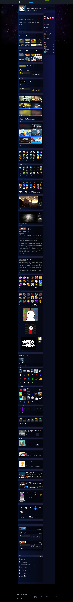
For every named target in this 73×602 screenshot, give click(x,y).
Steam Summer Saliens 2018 (31, 492)
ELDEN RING (29, 81)
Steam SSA (35, 596)
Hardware (42, 597)
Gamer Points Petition (49, 33)
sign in (50, 0)
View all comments (21, 556)
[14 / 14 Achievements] (25, 128)
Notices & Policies (48, 597)
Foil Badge (23, 535)
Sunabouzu (30, 487)
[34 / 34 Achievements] (36, 135)
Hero (22, 72)
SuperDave (30, 463)
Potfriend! (22, 88)
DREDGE (28, 228)
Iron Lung (29, 259)
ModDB (46, 36)
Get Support (54, 597)
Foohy (37, 487)
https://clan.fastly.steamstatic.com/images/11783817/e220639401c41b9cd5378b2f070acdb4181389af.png (38, 483)
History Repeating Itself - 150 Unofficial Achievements (33, 462)
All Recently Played (35, 550)
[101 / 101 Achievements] (25, 135)
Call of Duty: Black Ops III (30, 476)
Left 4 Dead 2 (28, 541)
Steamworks (35, 597)
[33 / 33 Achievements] (25, 142)
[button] (49, 6)
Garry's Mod (28, 486)
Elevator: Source (28, 482)
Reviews (42, 550)
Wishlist (39, 550)
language (53, 0)
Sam (34, 487)
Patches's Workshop (25, 355)
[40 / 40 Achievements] (36, 128)
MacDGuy (32, 487)
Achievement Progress (34, 72)
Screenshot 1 (21, 91)
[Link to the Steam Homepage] (21, 2)
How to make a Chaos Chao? (31, 451)
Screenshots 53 (22, 538)
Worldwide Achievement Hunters (32, 441)
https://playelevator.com (28, 484)
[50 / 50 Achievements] (25, 101)
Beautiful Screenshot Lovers (31, 430)
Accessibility (47, 596)
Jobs (41, 596)
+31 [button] (39, 546)
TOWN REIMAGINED (29, 472)
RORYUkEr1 (30, 452)
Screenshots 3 (22, 548)
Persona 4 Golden (30, 65)
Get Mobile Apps (54, 596)
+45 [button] (39, 74)
